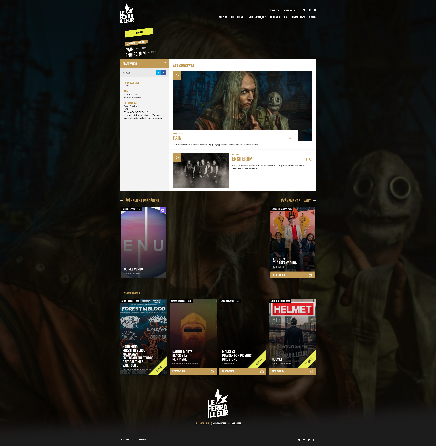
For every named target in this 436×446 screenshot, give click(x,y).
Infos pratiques (257, 17)
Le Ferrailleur (278, 17)
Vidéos (312, 17)
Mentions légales (128, 440)
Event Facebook (131, 106)
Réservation (130, 64)
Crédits (142, 440)
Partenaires (289, 10)
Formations (298, 17)
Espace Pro (274, 10)
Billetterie (237, 17)
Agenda (223, 17)
